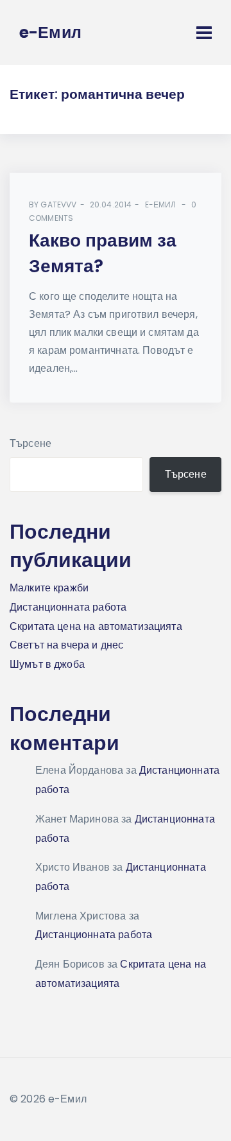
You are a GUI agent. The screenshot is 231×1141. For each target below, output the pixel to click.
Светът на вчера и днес (66, 645)
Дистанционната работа (68, 607)
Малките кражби (49, 587)
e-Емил (160, 204)
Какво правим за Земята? (102, 253)
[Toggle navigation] (204, 33)
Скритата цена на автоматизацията (96, 626)
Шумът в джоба (47, 664)
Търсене (30, 443)
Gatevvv (58, 204)
